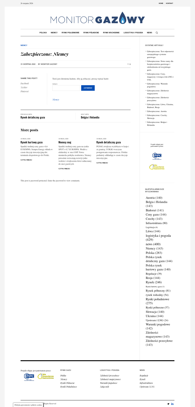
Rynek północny (158, 290)
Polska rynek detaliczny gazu (159, 259)
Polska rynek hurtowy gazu (158, 267)
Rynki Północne (67, 383)
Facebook (25, 83)
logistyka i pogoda (158, 237)
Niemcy (24, 45)
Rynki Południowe (68, 386)
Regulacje (154, 273)
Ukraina (154, 316)
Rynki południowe (157, 301)
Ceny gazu (156, 214)
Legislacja (152, 227)
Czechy (154, 219)
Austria (154, 198)
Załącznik (104, 386)
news (153, 244)
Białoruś (155, 210)
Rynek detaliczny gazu (33, 117)
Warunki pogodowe (158, 326)
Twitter (24, 87)
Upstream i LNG (157, 320)
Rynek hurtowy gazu (32, 142)
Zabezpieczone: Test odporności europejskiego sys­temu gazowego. (160, 54)
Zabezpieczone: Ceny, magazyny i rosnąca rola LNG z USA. (160, 76)
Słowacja (155, 312)
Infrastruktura (156, 223)
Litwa (153, 231)
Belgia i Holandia (90, 117)
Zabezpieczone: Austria (157, 111)
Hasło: (55, 84)
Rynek (154, 282)
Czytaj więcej (26, 160)
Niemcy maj (65, 142)
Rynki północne (157, 307)
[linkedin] (172, 403)
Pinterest (25, 91)
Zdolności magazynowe (158, 335)
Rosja (153, 278)
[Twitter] (168, 403)
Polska (154, 253)
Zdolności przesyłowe (159, 343)
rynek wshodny (157, 295)
